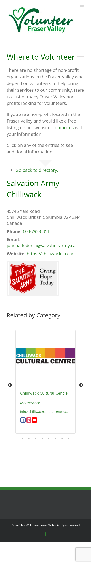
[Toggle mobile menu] (82, 6)
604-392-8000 (30, 403)
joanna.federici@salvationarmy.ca (41, 245)
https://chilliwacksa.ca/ (50, 254)
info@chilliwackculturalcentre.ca (44, 411)
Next (81, 385)
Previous (10, 385)
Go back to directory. (36, 170)
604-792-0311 (36, 231)
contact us (63, 128)
